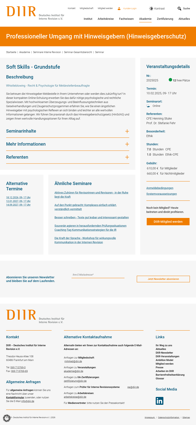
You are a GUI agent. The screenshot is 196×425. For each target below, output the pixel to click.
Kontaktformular (15, 397)
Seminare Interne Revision (47, 52)
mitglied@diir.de (73, 361)
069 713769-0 (18, 367)
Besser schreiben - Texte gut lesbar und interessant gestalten (92, 217)
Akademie (24, 52)
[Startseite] (35, 13)
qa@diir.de (133, 387)
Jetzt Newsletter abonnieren (163, 279)
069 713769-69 (19, 371)
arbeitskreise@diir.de (75, 396)
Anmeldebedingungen (159, 188)
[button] (6, 418)
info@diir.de (27, 401)
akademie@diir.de (73, 371)
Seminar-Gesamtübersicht (78, 52)
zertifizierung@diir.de (75, 380)
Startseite (11, 52)
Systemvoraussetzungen (161, 193)
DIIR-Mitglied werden (168, 221)
